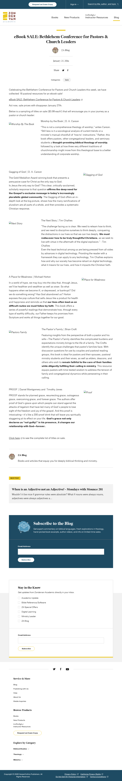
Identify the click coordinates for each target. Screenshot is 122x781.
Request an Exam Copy (42, 4)
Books (15, 716)
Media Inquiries (19, 701)
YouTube (67, 669)
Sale (67, 80)
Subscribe (26, 560)
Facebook (67, 70)
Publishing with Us (20, 689)
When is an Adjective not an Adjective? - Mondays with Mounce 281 (61, 493)
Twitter (63, 70)
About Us (17, 697)
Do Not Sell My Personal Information (71, 777)
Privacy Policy (70, 774)
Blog (15, 684)
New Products (19, 720)
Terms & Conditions (98, 777)
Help (15, 693)
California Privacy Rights (90, 774)
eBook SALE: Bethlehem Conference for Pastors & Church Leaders (44, 99)
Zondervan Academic (9, 17)
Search (117, 4)
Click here (14, 438)
